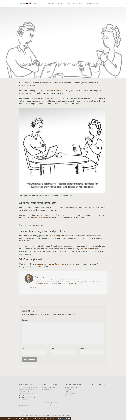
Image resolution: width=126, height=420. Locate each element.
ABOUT (75, 3)
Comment (26, 320)
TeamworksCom (47, 415)
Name (25, 348)
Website (83, 348)
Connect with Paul (45, 284)
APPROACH (50, 3)
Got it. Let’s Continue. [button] (64, 418)
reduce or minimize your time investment (52, 264)
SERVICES (60, 3)
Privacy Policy (66, 415)
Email (59, 284)
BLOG (81, 3)
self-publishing (54, 236)
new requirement (56, 91)
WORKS (67, 3)
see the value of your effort (42, 218)
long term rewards (83, 249)
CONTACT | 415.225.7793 (93, 3)
